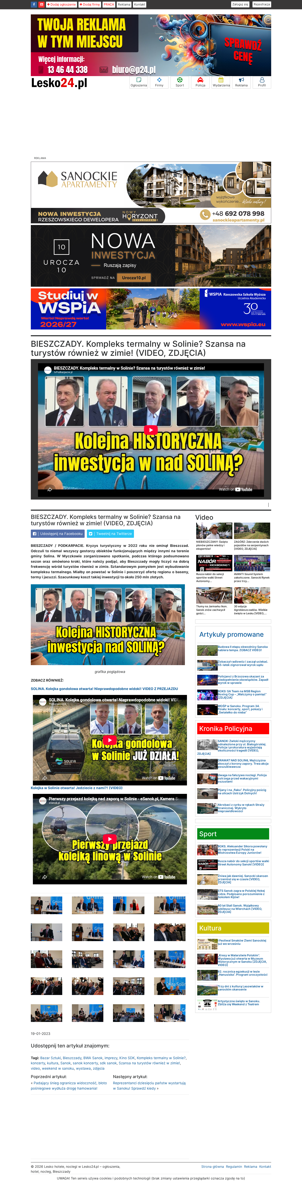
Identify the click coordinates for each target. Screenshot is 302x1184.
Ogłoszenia (139, 85)
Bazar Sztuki (50, 1058)
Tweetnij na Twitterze (113, 534)
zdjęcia (99, 1068)
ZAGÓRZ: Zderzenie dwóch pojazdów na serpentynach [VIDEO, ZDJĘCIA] (251, 545)
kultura (52, 1063)
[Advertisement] (151, 123)
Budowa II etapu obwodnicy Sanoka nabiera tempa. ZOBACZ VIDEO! (243, 648)
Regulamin (234, 1166)
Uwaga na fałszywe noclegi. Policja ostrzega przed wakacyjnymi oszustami (242, 778)
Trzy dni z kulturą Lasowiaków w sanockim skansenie (240, 988)
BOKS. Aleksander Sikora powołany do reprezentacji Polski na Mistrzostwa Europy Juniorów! (242, 849)
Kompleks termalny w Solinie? (161, 1058)
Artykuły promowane (231, 634)
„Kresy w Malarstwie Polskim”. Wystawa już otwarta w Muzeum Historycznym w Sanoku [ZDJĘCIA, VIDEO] (242, 959)
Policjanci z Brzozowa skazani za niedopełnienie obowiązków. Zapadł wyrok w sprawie (243, 679)
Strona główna (212, 1166)
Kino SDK (127, 1058)
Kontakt (139, 4)
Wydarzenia (221, 85)
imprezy (111, 1058)
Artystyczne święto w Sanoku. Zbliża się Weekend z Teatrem (239, 1002)
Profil (262, 85)
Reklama (124, 4)
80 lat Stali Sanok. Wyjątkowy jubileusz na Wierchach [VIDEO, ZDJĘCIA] (240, 909)
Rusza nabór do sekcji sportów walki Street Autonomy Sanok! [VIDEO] (243, 862)
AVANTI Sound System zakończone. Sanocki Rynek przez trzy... (252, 577)
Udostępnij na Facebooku (61, 534)
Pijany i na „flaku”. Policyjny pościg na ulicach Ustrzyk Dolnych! (242, 791)
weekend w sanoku (58, 1068)
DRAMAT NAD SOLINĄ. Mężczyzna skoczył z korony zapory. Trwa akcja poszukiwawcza (243, 763)
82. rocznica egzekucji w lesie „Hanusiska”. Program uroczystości (242, 973)
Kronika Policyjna (225, 729)
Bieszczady (72, 1058)
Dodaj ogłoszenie (63, 4)
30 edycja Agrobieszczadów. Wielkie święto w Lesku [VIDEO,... (250, 610)
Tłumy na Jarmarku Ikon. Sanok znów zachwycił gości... (211, 610)
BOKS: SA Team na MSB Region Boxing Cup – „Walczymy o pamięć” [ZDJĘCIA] (242, 694)
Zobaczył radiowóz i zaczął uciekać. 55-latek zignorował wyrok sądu (243, 663)
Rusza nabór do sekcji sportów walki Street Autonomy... (210, 577)
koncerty (38, 1063)
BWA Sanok (93, 1058)
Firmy (159, 85)
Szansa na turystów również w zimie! (149, 1063)
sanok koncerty (85, 1063)
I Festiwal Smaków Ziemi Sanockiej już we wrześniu (242, 942)
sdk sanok (108, 1063)
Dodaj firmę (91, 4)
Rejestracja (262, 4)
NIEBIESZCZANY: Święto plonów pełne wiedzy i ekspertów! (212, 545)
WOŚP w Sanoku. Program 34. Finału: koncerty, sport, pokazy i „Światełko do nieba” (240, 709)
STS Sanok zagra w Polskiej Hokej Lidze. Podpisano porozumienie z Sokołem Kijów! (241, 894)
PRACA (109, 4)
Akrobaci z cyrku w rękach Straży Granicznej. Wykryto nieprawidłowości (241, 808)
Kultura (210, 928)
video (35, 1068)
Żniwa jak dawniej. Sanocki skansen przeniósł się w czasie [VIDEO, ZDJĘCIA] (243, 879)
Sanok (65, 1063)
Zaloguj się (240, 4)
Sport (180, 85)
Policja (200, 85)
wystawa (83, 1068)
